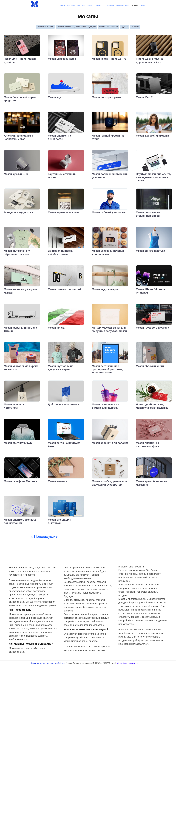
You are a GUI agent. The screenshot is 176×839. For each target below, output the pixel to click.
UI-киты (62, 5)
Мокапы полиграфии (108, 27)
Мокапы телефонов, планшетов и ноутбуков (76, 27)
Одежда (124, 27)
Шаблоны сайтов (122, 5)
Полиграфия (109, 5)
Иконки (98, 5)
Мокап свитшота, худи (18, 442)
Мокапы (135, 5)
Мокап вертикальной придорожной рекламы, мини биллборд (107, 369)
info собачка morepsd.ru (127, 663)
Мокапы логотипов (45, 27)
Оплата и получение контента (44, 663)
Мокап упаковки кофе (62, 58)
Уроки (142, 5)
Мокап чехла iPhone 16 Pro (109, 58)
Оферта (61, 663)
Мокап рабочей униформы (109, 212)
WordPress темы (73, 5)
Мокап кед (54, 97)
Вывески (135, 27)
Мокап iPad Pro (145, 97)
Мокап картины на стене (63, 212)
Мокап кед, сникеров (105, 289)
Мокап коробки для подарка (110, 442)
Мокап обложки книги (150, 366)
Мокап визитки (57, 481)
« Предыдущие (44, 536)
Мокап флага (56, 327)
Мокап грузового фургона (152, 327)
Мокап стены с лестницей (64, 289)
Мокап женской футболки (152, 135)
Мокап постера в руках (106, 97)
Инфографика (88, 5)
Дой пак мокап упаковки (63, 404)
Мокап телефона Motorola (20, 481)
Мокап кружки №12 (16, 174)
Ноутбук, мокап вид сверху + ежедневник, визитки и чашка (153, 177)
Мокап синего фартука (150, 250)
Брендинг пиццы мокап (19, 212)
